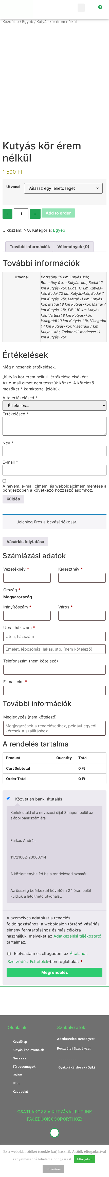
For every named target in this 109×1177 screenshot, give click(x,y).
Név (8, 443)
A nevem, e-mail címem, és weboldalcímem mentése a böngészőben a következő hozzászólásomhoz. (54, 488)
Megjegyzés (30, 716)
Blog (16, 1083)
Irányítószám (17, 606)
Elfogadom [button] (84, 1159)
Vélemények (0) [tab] (73, 246)
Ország (12, 589)
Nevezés (19, 1058)
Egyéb (27, 21)
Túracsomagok (24, 1066)
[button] (81, 8)
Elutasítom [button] (53, 1169)
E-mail (10, 462)
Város (65, 606)
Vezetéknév (16, 569)
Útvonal (13, 187)
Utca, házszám (19, 627)
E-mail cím (15, 681)
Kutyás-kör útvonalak (28, 1050)
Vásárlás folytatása (25, 541)
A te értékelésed (20, 398)
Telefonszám (30, 660)
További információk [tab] (30, 246)
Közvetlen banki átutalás (38, 799)
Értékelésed (16, 414)
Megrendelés (54, 972)
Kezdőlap (11, 21)
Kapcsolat (20, 1091)
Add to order (58, 213)
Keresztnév (70, 569)
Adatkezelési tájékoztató (77, 936)
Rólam (17, 1075)
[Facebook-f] (54, 1133)
